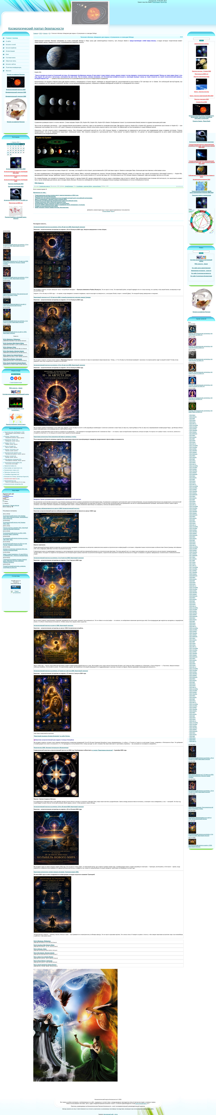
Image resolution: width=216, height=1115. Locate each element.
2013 (40, 33)
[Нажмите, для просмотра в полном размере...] (57, 69)
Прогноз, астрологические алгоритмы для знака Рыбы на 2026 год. (200, 334)
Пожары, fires (8, 443)
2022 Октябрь (193, 670)
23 (10, 152)
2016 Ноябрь (193, 550)
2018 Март (192, 577)
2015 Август (192, 525)
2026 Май (192, 736)
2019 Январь (193, 594)
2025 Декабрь (193, 727)
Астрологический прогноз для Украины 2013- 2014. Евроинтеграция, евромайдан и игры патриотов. (15, 517)
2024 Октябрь (193, 705)
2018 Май (192, 580)
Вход (162, 2)
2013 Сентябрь (193, 486)
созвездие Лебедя (87, 186)
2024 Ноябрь (193, 707)
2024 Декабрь (193, 709)
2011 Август (192, 444)
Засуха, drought (8, 446)
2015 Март (192, 516)
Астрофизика (79, 186)
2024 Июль (192, 700)
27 (21, 152)
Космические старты (10, 470)
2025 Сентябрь (193, 722)
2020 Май (192, 621)
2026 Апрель (193, 734)
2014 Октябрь (193, 508)
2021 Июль (192, 645)
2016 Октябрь (193, 548)
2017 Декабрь (193, 572)
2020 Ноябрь (193, 631)
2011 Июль (192, 442)
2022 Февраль (193, 656)
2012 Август (192, 464)
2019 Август (192, 606)
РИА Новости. (39, 183)
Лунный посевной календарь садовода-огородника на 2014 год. (14, 567)
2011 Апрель (192, 437)
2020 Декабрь (193, 633)
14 (23, 148)
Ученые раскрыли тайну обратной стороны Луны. (50, 202)
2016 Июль (192, 543)
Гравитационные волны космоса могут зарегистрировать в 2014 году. (57, 195)
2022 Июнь (192, 663)
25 (15, 152)
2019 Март (192, 597)
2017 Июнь (192, 562)
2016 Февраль (193, 535)
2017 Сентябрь (193, 567)
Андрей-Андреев (69, 186)
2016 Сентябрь (193, 547)
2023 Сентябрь (193, 689)
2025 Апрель (193, 714)
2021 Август (192, 646)
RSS (165, 2)
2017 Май (192, 560)
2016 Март (192, 537)
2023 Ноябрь (193, 692)
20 (21, 150)
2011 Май (192, 438)
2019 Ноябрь (193, 611)
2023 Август (192, 687)
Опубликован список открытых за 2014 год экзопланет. (52, 203)
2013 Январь (193, 472)
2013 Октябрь (193, 487)
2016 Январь (193, 533)
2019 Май (192, 601)
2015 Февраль (193, 515)
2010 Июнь (192, 420)
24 (13, 152)
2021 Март (192, 638)
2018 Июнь (192, 582)
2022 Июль (192, 665)
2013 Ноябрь (193, 489)
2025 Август (192, 721)
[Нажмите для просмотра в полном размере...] (52, 287)
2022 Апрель (193, 660)
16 (10, 150)
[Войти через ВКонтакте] (12, 378)
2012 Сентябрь (193, 466)
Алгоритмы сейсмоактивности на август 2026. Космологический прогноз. (14, 305)
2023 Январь (193, 675)
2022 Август (192, 667)
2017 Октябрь (193, 569)
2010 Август (192, 423)
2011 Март (192, 435)
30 (10, 154)
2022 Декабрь (193, 673)
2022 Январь (193, 655)
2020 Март (192, 618)
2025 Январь (193, 711)
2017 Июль (192, 564)
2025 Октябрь (193, 724)
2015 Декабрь (193, 531)
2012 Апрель (193, 457)
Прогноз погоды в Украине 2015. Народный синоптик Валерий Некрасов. (15, 528)
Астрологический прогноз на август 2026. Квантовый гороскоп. (15, 332)
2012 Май (192, 459)
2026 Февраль (193, 731)
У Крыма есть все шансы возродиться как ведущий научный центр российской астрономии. (63, 198)
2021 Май (192, 641)
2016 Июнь (192, 542)
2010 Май (192, 418)
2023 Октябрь (193, 690)
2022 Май (192, 662)
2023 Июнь (192, 684)
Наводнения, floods (9, 440)
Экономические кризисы (11, 453)
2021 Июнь (192, 643)
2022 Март (192, 658)
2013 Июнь (192, 481)
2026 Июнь (192, 738)
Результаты (6, 505)
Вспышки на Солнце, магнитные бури (15, 476)
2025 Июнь (192, 717)
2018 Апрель (193, 579)
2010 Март (192, 415)
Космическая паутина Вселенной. (45, 196)
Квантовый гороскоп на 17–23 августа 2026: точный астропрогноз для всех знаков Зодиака (15, 262)
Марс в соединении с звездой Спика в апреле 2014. (51, 199)
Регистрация (156, 2)
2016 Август (192, 545)
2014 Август (192, 504)
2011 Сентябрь (193, 445)
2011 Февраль (193, 433)
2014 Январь (193, 493)
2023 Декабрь (193, 694)
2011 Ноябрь (193, 449)
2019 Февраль (193, 596)
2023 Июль (192, 685)
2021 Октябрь (193, 650)
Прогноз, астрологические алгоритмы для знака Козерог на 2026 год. (200, 360)
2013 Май (192, 479)
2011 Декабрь (193, 450)
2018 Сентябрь (193, 587)
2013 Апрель (193, 477)
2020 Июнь (192, 623)
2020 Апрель (193, 619)
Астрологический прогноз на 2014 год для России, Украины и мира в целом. (15, 544)
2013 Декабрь (193, 491)
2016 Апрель (193, 538)
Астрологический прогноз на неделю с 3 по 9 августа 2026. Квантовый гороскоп (15, 321)
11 (15, 148)
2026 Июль (192, 739)
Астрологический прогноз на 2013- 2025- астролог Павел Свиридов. (14, 533)
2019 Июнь (192, 602)
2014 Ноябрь (193, 509)
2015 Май (192, 520)
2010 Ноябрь (193, 428)
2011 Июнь (192, 440)
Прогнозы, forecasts (10, 472)
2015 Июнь (192, 521)
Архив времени (8, 481)
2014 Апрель (193, 498)
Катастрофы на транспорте (12, 468)
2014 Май (192, 499)
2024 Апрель (193, 697)
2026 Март (192, 733)
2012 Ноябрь (193, 469)
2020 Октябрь (193, 629)
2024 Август (192, 702)
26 (18, 152)
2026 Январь (193, 729)
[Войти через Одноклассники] (19, 378)
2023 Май (192, 682)
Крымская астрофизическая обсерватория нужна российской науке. (56, 200)
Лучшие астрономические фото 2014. (46, 206)
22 (8, 152)
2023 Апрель (193, 680)
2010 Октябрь (193, 427)
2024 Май (192, 699)
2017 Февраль (193, 555)
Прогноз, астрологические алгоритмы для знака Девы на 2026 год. (200, 411)
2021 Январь (193, 635)
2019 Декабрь (193, 613)
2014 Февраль (193, 494)
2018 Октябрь (193, 589)
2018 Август (192, 586)
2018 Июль (192, 584)
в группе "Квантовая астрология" (102, 750)
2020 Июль (192, 624)
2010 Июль (192, 422)
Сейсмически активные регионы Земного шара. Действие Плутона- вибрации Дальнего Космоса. (15, 561)
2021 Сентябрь (193, 648)
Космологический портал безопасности (36, 28)
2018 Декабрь (193, 592)
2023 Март (192, 678)
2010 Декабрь (193, 430)
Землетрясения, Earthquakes (12, 432)
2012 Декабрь (193, 471)
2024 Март (192, 695)
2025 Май (192, 716)
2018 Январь (193, 574)
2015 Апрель (193, 518)
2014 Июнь (192, 501)
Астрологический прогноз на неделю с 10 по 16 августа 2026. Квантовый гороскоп (15, 278)
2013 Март (192, 476)
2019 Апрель (193, 599)
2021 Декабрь (193, 653)
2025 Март (192, 712)
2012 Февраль (193, 454)
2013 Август (192, 484)
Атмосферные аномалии (11, 459)
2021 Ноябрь (193, 651)
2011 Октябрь (193, 447)
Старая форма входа (16, 382)
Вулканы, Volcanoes (10, 436)
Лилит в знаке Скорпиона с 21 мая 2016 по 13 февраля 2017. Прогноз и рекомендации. (15, 555)
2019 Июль (192, 604)
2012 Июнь (192, 460)
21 (23, 150)
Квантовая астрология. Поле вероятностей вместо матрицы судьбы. (15, 294)
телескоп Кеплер (97, 186)
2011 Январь (193, 432)
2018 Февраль (193, 575)
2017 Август (192, 565)
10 (13, 148)
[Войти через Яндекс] (15, 378)
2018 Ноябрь (193, 591)
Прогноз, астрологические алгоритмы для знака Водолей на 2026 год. (200, 347)
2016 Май (192, 540)
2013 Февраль (193, 474)
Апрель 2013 (15, 142)
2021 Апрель (193, 640)
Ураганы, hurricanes (10, 449)
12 (18, 148)
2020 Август (192, 626)
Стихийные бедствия (10, 474)
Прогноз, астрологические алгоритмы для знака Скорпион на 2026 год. (200, 385)
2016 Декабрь (193, 552)
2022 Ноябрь (193, 672)
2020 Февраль (193, 616)
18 (15, 150)
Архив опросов (14, 505)
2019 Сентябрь (193, 607)
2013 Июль (192, 482)
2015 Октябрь (193, 528)
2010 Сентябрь (193, 425)
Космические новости (10, 478)
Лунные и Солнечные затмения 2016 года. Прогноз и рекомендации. (15, 549)
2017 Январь (193, 553)
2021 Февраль (193, 636)
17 (13, 150)
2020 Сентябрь (193, 628)
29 (8, 154)
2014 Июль (192, 503)
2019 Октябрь (193, 609)
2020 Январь (193, 614)
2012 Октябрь (193, 467)
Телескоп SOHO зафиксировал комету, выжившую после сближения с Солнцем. (60, 204)
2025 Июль (192, 719)
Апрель (45, 33)
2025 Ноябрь (193, 726)
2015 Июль (192, 523)
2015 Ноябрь (193, 530)
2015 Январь (193, 513)
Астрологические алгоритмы (12, 484)
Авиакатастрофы (9, 466)
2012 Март (192, 455)
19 (18, 150)
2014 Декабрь (193, 511)
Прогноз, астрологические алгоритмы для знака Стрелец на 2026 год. (200, 373)
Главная (35, 33)
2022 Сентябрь (193, 668)
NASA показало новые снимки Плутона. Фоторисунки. (52, 207)
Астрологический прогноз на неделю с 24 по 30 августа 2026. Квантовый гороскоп (15, 245)
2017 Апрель (193, 558)
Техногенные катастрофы (11, 462)
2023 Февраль (193, 677)
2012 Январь (193, 452)
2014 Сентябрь (193, 506)
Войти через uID (16, 374)
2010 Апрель (193, 417)
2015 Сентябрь (193, 526)
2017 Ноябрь (193, 570)
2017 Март (192, 557)
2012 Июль (192, 462)
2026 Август (192, 741)
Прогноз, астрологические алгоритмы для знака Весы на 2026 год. (200, 398)
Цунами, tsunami (9, 456)
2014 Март (192, 496)
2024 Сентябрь (193, 704)
